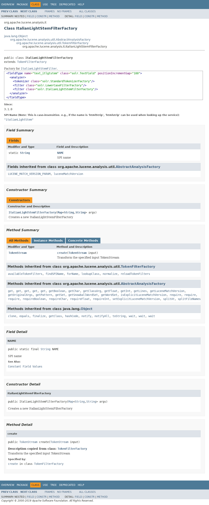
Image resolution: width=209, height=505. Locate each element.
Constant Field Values (25, 366)
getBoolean (57, 291)
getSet (60, 294)
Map (60, 212)
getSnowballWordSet (83, 294)
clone (12, 316)
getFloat (110, 291)
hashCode (71, 316)
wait (132, 316)
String (25, 152)
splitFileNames (189, 299)
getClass (55, 316)
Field (30, 16)
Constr (42, 16)
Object (86, 309)
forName (72, 273)
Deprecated (67, 4)
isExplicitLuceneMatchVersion (143, 294)
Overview (7, 4)
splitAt (169, 299)
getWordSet (109, 294)
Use (45, 4)
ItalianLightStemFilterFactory (32, 212)
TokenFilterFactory (32, 61)
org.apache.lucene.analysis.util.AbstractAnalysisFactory (50, 39)
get (10, 291)
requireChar (58, 299)
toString (119, 316)
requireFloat (80, 299)
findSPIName (54, 273)
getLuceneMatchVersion (167, 291)
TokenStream (18, 252)
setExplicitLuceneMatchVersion (136, 299)
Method (54, 16)
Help (81, 4)
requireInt (101, 299)
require (175, 294)
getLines (140, 291)
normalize (110, 273)
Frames (50, 11)
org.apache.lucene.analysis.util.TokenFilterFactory (52, 43)
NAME (60, 152)
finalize (39, 316)
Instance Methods (48, 240)
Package (22, 4)
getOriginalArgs (20, 294)
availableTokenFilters (25, 273)
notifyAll (101, 316)
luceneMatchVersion (68, 173)
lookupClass (90, 273)
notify (86, 316)
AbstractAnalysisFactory (138, 167)
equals (24, 316)
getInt (125, 291)
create (62, 252)
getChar (74, 291)
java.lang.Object (16, 36)
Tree (53, 4)
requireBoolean (34, 299)
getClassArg (92, 291)
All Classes (87, 11)
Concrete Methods (83, 240)
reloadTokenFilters (135, 273)
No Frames (64, 11)
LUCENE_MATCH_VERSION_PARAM (29, 173)
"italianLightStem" (18, 119)
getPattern (44, 294)
